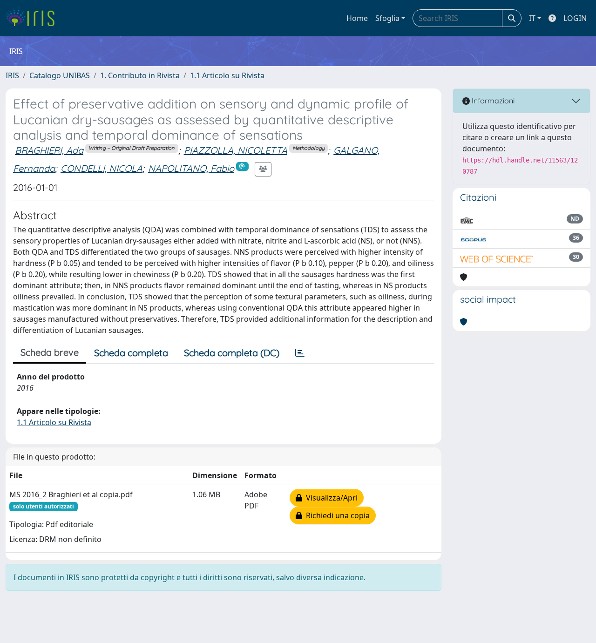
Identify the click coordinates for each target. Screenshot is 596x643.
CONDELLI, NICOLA (101, 168)
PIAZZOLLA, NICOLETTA (235, 150)
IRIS (12, 75)
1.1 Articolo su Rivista (227, 75)
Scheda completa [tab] (131, 353)
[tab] (299, 353)
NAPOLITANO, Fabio (191, 168)
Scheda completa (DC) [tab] (231, 353)
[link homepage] (34, 18)
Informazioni (492, 100)
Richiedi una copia (336, 515)
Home (357, 18)
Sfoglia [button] (387, 18)
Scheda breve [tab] (49, 352)
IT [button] (532, 18)
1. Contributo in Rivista (140, 75)
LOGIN (575, 18)
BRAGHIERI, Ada (49, 150)
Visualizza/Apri (330, 498)
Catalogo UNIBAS (59, 75)
